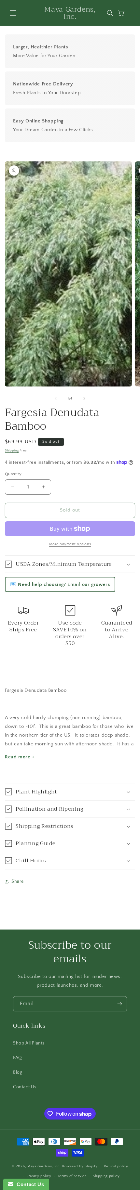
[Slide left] (56, 398)
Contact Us (24, 1087)
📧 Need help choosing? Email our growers (60, 584)
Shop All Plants (29, 1043)
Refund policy (116, 1166)
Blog (17, 1072)
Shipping (12, 450)
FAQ (17, 1057)
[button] (13, 13)
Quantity (13, 474)
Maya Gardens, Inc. (44, 1166)
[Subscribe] (119, 1003)
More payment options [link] (70, 544)
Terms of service (72, 1176)
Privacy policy (38, 1176)
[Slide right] (84, 398)
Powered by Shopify (80, 1166)
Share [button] (17, 881)
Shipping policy (106, 1176)
